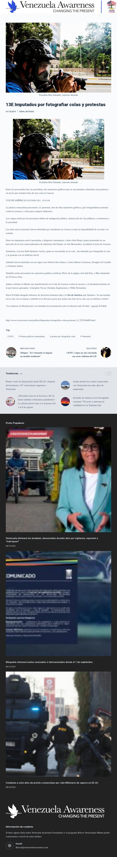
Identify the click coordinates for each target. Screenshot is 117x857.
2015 (11, 336)
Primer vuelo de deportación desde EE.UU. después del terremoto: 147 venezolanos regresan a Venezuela (30, 385)
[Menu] (109, 6)
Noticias (29, 112)
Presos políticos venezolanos (32, 336)
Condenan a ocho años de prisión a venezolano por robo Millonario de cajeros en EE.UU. (52, 783)
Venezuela (85, 336)
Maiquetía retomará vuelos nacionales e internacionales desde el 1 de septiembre (49, 662)
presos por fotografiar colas (62, 336)
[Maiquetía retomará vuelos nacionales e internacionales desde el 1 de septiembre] (58, 603)
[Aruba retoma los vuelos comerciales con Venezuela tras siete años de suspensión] (65, 385)
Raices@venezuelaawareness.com (32, 847)
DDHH (22, 112)
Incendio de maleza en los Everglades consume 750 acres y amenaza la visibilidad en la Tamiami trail (91, 402)
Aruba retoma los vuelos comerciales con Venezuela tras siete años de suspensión (90, 385)
